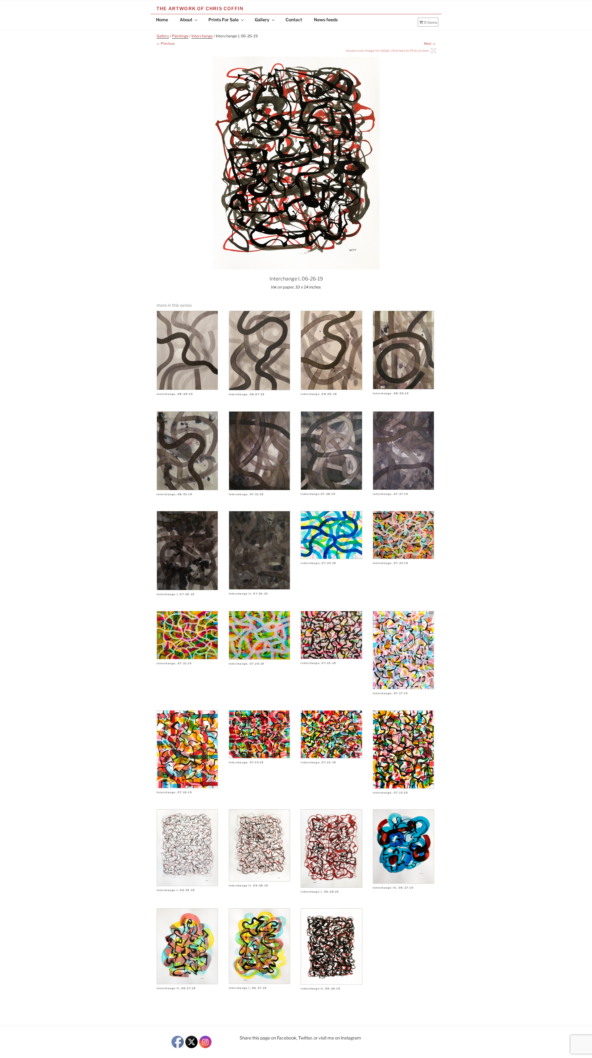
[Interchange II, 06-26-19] (331, 946)
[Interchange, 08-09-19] (187, 350)
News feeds (326, 19)
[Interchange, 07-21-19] (187, 635)
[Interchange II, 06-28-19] (259, 845)
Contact (294, 19)
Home (162, 19)
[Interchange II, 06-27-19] (187, 946)
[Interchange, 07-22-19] (403, 535)
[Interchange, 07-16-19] (187, 749)
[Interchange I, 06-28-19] (331, 848)
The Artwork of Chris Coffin (199, 8)
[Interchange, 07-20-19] (259, 635)
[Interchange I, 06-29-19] (187, 847)
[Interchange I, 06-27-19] (259, 946)
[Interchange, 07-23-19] (331, 535)
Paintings (180, 36)
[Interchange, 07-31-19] (259, 450)
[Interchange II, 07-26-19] (259, 550)
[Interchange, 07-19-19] (331, 635)
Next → (429, 43)
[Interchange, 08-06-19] (331, 350)
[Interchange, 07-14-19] (331, 734)
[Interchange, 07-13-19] (403, 749)
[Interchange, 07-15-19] (259, 734)
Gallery (262, 19)
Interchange (202, 36)
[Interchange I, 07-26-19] (187, 550)
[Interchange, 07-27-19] (403, 450)
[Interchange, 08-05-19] (403, 350)
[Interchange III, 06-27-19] (403, 846)
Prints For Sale (223, 19)
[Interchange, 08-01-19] (187, 450)
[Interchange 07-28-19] (331, 450)
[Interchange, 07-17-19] (403, 650)
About (186, 19)
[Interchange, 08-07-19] (259, 350)
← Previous (166, 43)
